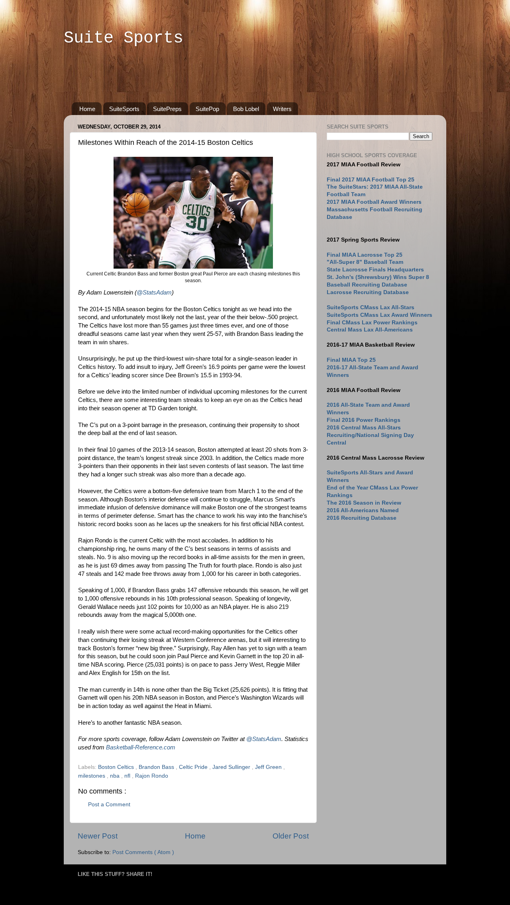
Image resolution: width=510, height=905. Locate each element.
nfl (128, 776)
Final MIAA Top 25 (351, 360)
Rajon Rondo (151, 776)
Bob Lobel (246, 108)
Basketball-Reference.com (140, 747)
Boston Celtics (116, 767)
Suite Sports (123, 38)
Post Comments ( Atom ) (143, 852)
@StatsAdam (154, 292)
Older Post (291, 836)
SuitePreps (167, 108)
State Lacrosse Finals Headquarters (375, 270)
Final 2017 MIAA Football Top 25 (370, 180)
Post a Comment (109, 804)
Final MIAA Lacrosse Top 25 (364, 255)
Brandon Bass (157, 767)
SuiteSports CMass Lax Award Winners (379, 315)
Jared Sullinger (232, 767)
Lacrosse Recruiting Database (368, 292)
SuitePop (207, 108)
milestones (92, 776)
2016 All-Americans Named (363, 510)
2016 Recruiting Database (361, 518)
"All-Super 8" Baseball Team (365, 262)
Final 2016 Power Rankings (363, 420)
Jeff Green (269, 767)
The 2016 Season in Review (364, 503)
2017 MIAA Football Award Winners (374, 202)
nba (115, 776)
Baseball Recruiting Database (367, 285)
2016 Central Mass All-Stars (364, 428)
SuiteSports (124, 108)
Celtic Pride (194, 767)
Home (87, 108)
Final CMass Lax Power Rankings (372, 323)
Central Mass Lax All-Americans (370, 330)
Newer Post (98, 836)
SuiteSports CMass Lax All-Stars (370, 307)
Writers (282, 108)
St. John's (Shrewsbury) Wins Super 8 (378, 277)
